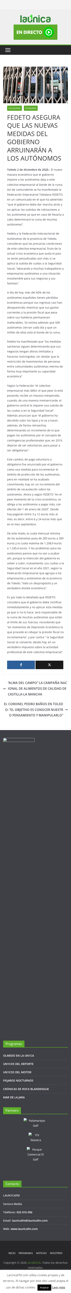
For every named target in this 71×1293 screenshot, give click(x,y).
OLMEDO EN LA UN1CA (18, 1055)
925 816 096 (24, 1212)
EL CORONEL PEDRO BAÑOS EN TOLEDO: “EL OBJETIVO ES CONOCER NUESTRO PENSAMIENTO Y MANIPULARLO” (33, 710)
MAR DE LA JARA (14, 1097)
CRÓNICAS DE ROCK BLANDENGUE (26, 1089)
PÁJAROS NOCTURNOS (18, 1080)
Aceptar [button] (44, 1287)
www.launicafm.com (24, 1229)
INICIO (11, 1253)
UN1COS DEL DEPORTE (18, 1064)
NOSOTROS (56, 1253)
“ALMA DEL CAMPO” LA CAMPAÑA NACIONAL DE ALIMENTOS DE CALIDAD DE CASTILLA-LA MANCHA (37, 688)
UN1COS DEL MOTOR (17, 1072)
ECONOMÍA (30, 108)
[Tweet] (49, 665)
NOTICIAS (41, 1253)
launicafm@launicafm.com (30, 1220)
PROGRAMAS (26, 1253)
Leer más (58, 1287)
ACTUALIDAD (14, 108)
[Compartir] (21, 665)
